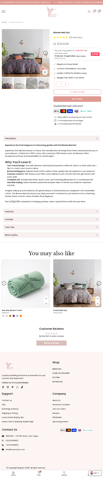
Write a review (51, 343)
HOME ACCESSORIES (61, 373)
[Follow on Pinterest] (12, 387)
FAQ (3, 404)
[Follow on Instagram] (8, 387)
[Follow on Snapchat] (17, 387)
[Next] (45, 53)
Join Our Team (59, 409)
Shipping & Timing (10, 413)
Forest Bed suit (60, 310)
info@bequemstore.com (15, 449)
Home (4, 22)
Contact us (7, 400)
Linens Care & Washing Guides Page (17, 421)
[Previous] (6, 53)
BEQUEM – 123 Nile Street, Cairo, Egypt (22, 436)
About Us (56, 400)
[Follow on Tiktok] (22, 387)
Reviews (56, 413)
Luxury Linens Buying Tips (13, 417)
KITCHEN (56, 377)
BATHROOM (57, 382)
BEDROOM (57, 369)
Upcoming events (60, 421)
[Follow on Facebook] (3, 387)
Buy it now (77, 99)
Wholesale (57, 417)
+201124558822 (11, 440)
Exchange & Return (10, 409)
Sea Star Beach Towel (12, 310)
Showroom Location (61, 404)
